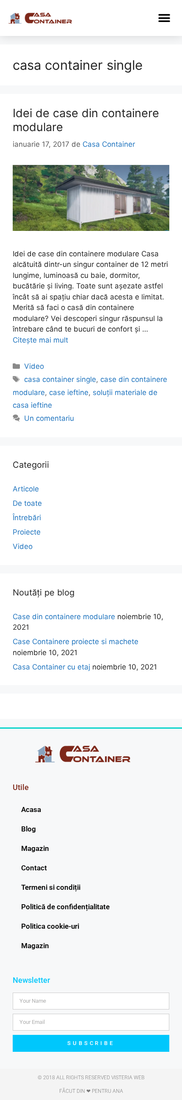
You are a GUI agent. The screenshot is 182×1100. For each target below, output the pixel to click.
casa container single (60, 379)
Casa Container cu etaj (51, 667)
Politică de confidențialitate (65, 906)
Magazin (35, 848)
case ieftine (68, 392)
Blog (28, 829)
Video (34, 366)
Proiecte (27, 532)
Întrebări (27, 517)
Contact (34, 868)
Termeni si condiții (50, 887)
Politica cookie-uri (50, 926)
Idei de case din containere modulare (86, 120)
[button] (164, 17)
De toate (27, 503)
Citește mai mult (40, 340)
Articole (26, 489)
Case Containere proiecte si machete (75, 641)
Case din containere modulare (64, 616)
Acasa (31, 809)
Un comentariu (49, 418)
